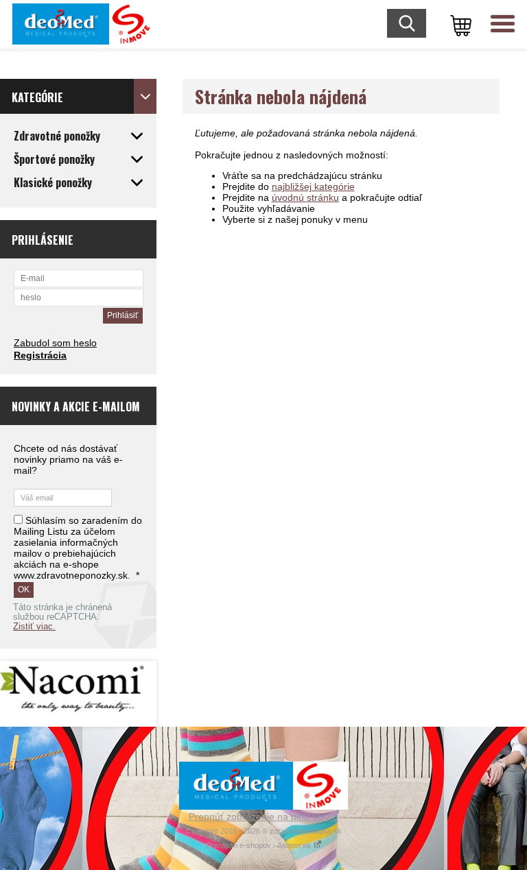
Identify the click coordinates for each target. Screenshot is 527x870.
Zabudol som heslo (55, 342)
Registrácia (40, 355)
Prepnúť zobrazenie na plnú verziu (263, 816)
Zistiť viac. (34, 626)
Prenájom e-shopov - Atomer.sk (259, 845)
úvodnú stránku (305, 197)
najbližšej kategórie (313, 186)
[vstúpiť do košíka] (458, 24)
